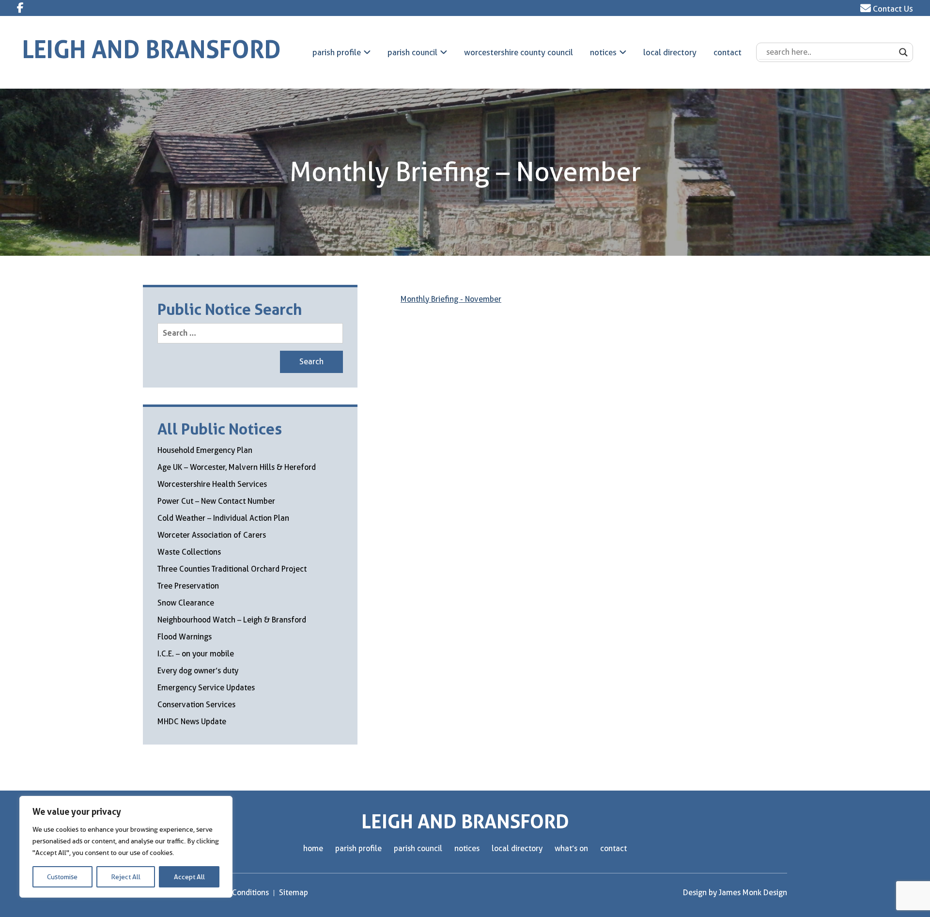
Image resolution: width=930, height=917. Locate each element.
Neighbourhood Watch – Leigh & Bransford (231, 619)
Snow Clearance (185, 602)
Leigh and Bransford (151, 49)
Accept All (189, 877)
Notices (603, 52)
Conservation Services (196, 704)
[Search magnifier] (903, 52)
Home (313, 848)
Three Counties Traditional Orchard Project (232, 569)
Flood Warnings (184, 636)
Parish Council (412, 52)
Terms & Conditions (235, 892)
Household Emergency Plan (204, 450)
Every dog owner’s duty (197, 670)
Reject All (125, 877)
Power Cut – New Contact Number (216, 501)
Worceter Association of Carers (211, 535)
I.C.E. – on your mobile (195, 653)
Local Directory (670, 52)
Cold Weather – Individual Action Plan (223, 518)
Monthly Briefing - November (451, 299)
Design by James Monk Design (735, 892)
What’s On (571, 848)
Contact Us (892, 9)
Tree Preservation (188, 586)
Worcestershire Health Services (212, 484)
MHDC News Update (191, 721)
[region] (125, 847)
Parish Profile (336, 52)
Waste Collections (189, 552)
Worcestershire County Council (518, 52)
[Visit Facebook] (20, 7)
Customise (62, 877)
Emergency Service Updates (206, 687)
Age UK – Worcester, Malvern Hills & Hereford (236, 467)
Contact (727, 52)
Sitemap (293, 892)
